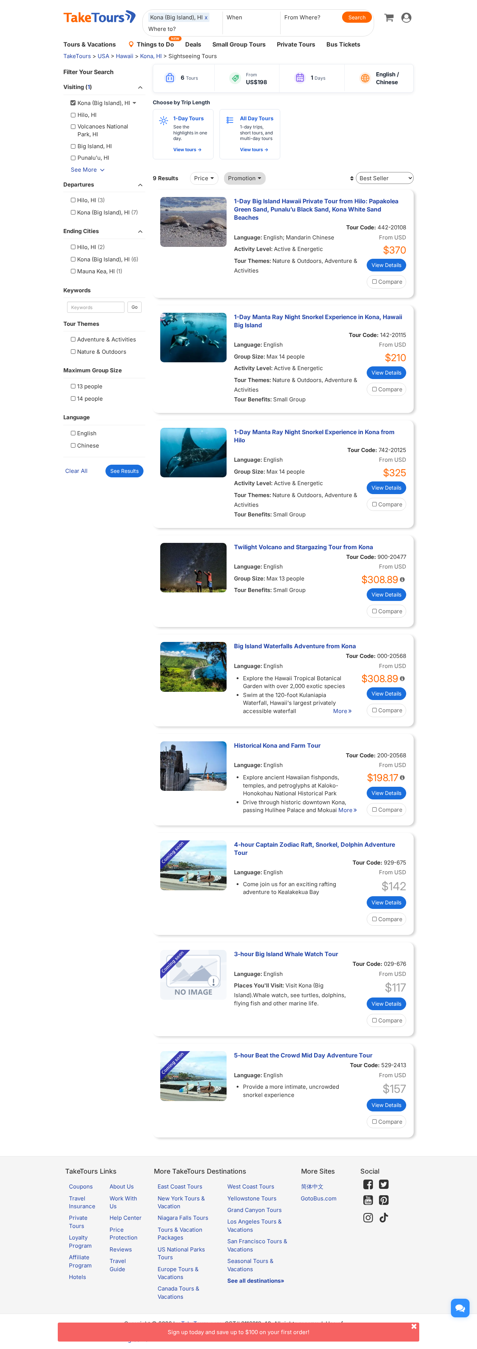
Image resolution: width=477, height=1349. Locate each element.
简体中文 (312, 1186)
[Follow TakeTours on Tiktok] (384, 1218)
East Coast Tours (180, 1186)
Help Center (126, 1217)
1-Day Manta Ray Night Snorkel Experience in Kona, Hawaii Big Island (318, 321)
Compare (390, 281)
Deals (193, 44)
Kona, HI (151, 56)
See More (84, 169)
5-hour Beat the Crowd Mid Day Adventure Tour (303, 1055)
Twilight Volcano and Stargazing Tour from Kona (303, 547)
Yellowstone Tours (252, 1198)
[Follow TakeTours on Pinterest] (384, 1200)
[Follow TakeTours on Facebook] (368, 1184)
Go (135, 307)
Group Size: (249, 356)
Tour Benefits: (253, 399)
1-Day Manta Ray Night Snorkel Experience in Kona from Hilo (314, 436)
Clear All (76, 470)
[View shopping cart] (389, 17)
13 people (89, 386)
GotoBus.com (319, 1198)
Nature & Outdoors (101, 351)
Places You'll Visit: (259, 985)
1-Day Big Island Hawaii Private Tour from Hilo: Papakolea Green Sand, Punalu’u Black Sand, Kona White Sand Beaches (316, 209)
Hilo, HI (86, 200)
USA (103, 56)
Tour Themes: (252, 260)
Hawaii (124, 56)
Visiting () (77, 86)
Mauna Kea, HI (96, 271)
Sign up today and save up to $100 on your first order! (238, 1332)
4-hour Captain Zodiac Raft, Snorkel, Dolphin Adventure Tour (314, 848)
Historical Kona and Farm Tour (277, 745)
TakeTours (77, 56)
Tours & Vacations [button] (89, 44)
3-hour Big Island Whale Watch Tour (286, 954)
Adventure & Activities (106, 339)
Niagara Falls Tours (183, 1217)
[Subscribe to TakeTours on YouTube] (368, 1200)
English (87, 433)
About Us (122, 1186)
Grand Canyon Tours (254, 1209)
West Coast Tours (250, 1186)
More (340, 711)
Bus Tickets (343, 44)
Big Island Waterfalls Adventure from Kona (295, 646)
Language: (248, 237)
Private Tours (296, 44)
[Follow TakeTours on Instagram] (368, 1218)
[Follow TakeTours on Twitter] (384, 1184)
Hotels (77, 1276)
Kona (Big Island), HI (103, 212)
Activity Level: (253, 248)
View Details (386, 265)
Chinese (88, 445)
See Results (124, 471)
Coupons (81, 1186)
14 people (90, 398)
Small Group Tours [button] (239, 44)
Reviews (121, 1249)
